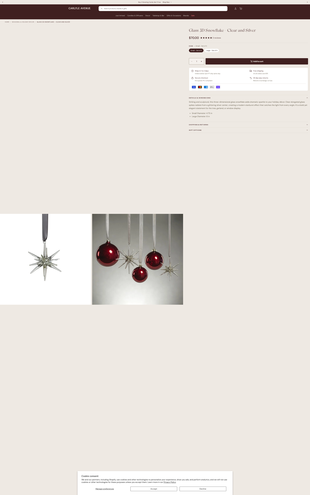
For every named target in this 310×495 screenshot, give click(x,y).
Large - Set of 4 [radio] (211, 50)
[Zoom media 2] (137, 259)
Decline (202, 489)
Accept (154, 489)
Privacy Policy (170, 482)
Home (7, 22)
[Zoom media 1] (45, 259)
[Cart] (241, 8)
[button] (206, 38)
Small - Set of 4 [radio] (196, 50)
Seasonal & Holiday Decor (23, 22)
